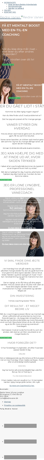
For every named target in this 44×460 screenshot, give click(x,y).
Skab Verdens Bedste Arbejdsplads (22, 4)
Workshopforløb (15, 6)
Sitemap (7, 402)
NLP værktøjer (16, 208)
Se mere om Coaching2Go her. (22, 386)
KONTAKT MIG (10, 12)
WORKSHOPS (10, 3)
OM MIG (7, 10)
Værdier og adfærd (16, 8)
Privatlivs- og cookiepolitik (14, 405)
